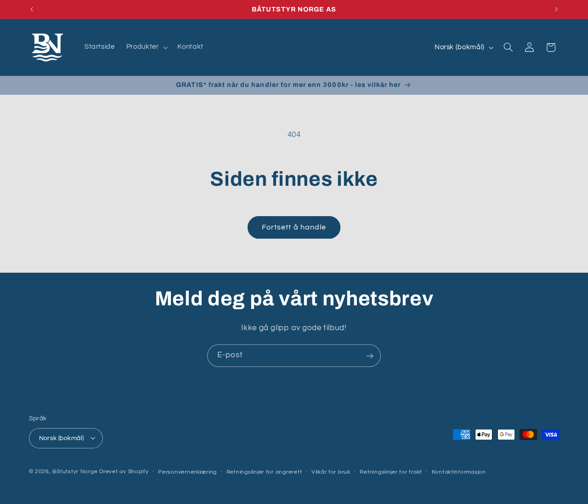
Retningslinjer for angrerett (264, 471)
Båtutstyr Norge (74, 471)
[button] (146, 47)
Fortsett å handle (294, 227)
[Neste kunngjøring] (556, 9)
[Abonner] (369, 355)
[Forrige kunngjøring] (32, 9)
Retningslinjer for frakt (391, 471)
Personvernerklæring (187, 471)
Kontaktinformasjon (459, 471)
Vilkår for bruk (331, 471)
